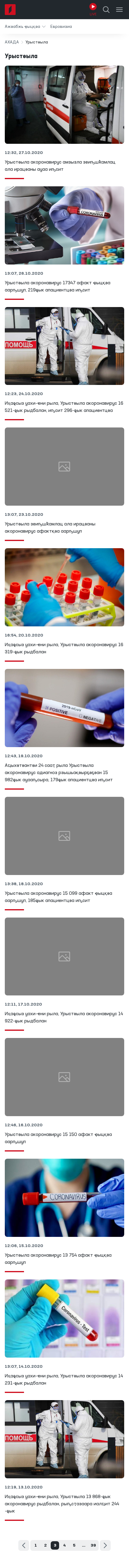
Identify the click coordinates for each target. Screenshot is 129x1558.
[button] (25, 26)
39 (93, 1545)
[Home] (10, 9)
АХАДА (12, 42)
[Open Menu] (119, 9)
